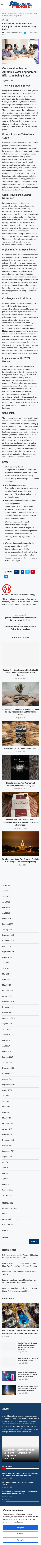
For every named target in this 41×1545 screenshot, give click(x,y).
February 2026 (7, 924)
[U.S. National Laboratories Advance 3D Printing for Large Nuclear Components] (20, 1315)
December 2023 (8, 1068)
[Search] (39, 5)
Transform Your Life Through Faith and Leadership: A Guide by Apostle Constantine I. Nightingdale (20, 822)
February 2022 (7, 1190)
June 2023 (6, 1101)
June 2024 (6, 1035)
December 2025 (8, 935)
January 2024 (7, 1062)
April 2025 (6, 979)
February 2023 (7, 1123)
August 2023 (7, 1090)
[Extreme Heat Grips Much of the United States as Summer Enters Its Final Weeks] (9, 1376)
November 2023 (8, 1074)
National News (8, 1225)
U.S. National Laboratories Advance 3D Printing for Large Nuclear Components (20, 1332)
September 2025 (8, 952)
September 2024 (8, 1018)
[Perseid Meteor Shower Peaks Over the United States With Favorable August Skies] (9, 1390)
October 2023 (7, 1079)
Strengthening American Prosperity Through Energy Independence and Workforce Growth (20, 712)
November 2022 (8, 1140)
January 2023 (7, 1129)
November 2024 (8, 1007)
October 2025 (7, 946)
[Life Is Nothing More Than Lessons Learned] (20, 733)
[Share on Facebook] (22, 572)
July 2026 (5, 896)
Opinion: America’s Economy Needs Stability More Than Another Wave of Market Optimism (21, 672)
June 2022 (6, 1168)
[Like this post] (17, 572)
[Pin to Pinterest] (33, 572)
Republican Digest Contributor (14, 32)
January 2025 (7, 996)
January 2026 (7, 930)
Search (5, 1238)
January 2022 (7, 1195)
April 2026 (6, 913)
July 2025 (5, 963)
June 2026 (6, 902)
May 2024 (6, 1040)
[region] (20, 1525)
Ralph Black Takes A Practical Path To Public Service (28, 1359)
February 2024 (7, 1057)
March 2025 (6, 985)
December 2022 (8, 1134)
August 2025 (7, 957)
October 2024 (7, 1013)
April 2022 (6, 1179)
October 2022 (7, 1146)
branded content (24, 599)
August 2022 (7, 1157)
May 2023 (6, 1107)
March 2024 (6, 1051)
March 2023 (6, 1118)
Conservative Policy (9, 1208)
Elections (5, 1214)
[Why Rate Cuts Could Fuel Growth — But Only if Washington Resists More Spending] (20, 843)
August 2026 (7, 891)
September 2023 (8, 1085)
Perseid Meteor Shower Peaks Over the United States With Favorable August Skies (28, 1388)
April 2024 (6, 1046)
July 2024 (5, 1029)
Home (4, 13)
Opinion (5, 1230)
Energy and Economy (10, 1219)
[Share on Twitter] (27, 572)
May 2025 (6, 974)
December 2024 (8, 1002)
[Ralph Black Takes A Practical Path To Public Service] (9, 1362)
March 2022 (6, 1184)
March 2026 (6, 919)
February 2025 (7, 991)
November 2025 (8, 941)
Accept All (20, 1528)
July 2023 (5, 1096)
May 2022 (6, 1173)
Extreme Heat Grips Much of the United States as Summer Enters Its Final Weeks (27, 1374)
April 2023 (6, 1112)
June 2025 (6, 968)
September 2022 (8, 1151)
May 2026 (6, 907)
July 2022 (5, 1162)
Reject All (20, 1540)
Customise (20, 1534)
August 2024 (7, 1024)
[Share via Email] (6, 576)
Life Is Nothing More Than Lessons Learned (20, 749)
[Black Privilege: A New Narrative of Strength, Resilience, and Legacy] (20, 767)
